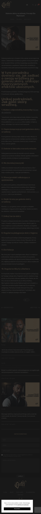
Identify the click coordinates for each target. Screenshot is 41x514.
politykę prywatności (23, 504)
